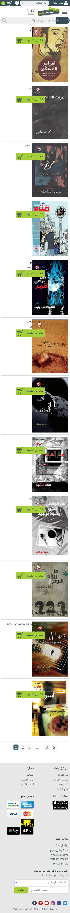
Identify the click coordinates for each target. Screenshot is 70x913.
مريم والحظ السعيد (34, 145)
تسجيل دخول (58, 3)
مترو (42, 203)
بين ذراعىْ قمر (37, 262)
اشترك (21, 890)
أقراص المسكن (37, 29)
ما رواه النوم (38, 564)
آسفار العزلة (39, 439)
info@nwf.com (59, 859)
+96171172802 (59, 855)
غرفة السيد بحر (36, 88)
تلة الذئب (40, 379)
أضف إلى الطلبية (35, 40)
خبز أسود (40, 683)
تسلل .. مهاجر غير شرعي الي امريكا (26, 623)
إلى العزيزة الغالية (35, 321)
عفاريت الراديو (37, 498)
